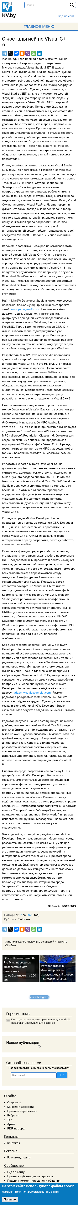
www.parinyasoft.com (25, 309)
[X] (10, 53)
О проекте (14, 1102)
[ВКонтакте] (16, 53)
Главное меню (39, 26)
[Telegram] (4, 53)
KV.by (9, 15)
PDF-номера (16, 1128)
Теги (10, 1119)
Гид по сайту (16, 1172)
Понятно (10, 1199)
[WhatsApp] (33, 53)
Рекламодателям (19, 1157)
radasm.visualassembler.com (31, 692)
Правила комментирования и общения (34, 1180)
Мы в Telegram (39, 997)
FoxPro (40, 204)
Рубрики (13, 1115)
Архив (11, 1124)
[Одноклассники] (22, 53)
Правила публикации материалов (30, 1176)
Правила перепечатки (22, 1111)
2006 (30, 914)
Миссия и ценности (20, 1106)
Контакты (13, 1143)
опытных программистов (19, 823)
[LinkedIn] (39, 53)
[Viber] (27, 53)
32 (20, 914)
